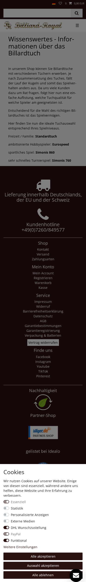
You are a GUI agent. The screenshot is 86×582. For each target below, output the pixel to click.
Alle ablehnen (43, 575)
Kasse (43, 287)
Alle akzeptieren (43, 556)
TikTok (43, 371)
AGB (43, 321)
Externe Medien (23, 521)
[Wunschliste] (60, 3)
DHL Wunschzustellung (28, 527)
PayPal (16, 534)
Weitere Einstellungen (20, 547)
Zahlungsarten (43, 259)
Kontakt (43, 249)
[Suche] (77, 13)
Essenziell (18, 502)
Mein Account (43, 273)
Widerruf (43, 306)
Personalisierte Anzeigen (30, 515)
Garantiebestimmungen (43, 326)
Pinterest (43, 376)
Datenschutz (43, 316)
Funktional (19, 540)
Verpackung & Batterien (43, 335)
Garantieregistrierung (43, 330)
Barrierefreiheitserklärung (43, 311)
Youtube (43, 366)
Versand (43, 254)
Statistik (17, 508)
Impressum (43, 301)
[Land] (53, 3)
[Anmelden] (3, 1)
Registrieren (43, 278)
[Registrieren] (7, 1)
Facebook (43, 357)
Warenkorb (43, 283)
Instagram (43, 361)
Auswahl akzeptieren (43, 565)
